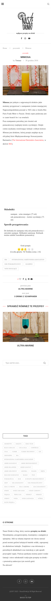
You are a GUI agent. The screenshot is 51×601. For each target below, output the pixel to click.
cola (6, 451)
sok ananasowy (18, 483)
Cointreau (35, 447)
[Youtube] (29, 38)
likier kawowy (25, 467)
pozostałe (16, 48)
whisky (7, 498)
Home (5, 48)
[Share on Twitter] (26, 279)
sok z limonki (24, 486)
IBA (10, 144)
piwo (33, 475)
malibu (34, 471)
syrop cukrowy (35, 490)
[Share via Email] (32, 279)
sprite (6, 490)
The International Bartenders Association (28, 140)
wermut (29, 494)
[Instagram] (25, 38)
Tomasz (18, 61)
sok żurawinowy (39, 486)
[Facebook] (21, 38)
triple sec (18, 494)
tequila (7, 494)
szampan (29, 264)
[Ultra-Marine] (25, 327)
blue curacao (9, 447)
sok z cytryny (9, 486)
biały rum (29, 444)
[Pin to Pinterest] (29, 279)
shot (6, 483)
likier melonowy (10, 471)
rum (19, 479)
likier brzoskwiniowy (29, 463)
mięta (43, 471)
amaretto (8, 444)
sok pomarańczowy (12, 264)
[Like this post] (20, 279)
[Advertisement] (25, 173)
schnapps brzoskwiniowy (34, 479)
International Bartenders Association (28, 259)
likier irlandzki (10, 467)
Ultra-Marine (25, 345)
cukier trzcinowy (28, 451)
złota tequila (9, 502)
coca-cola (23, 447)
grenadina (8, 455)
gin (40, 451)
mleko (25, 475)
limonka (24, 471)
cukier (14, 451)
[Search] (48, 4)
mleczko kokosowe (11, 475)
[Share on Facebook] (23, 279)
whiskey (39, 494)
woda (16, 498)
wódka (40, 498)
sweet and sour (19, 490)
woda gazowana (28, 498)
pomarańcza (9, 479)
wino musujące (10, 268)
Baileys (18, 444)
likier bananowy (10, 463)
